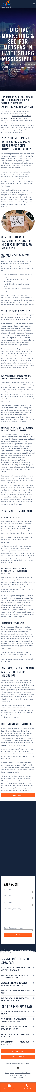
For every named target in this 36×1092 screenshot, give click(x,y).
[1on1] (18, 1068)
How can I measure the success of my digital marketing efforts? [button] (15, 999)
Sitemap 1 (14, 1077)
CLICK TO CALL (19, 1051)
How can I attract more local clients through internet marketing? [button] (15, 976)
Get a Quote (18, 795)
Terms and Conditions (22, 1073)
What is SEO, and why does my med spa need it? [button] (15, 1012)
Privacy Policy (9, 1073)
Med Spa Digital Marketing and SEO (18, 1064)
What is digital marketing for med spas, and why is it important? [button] (16, 969)
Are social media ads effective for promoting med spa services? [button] (14, 984)
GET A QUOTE (19, 1057)
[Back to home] (6, 4)
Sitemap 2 (21, 1077)
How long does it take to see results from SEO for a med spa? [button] (15, 1027)
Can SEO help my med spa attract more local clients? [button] (15, 1035)
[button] (34, 4)
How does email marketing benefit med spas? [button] (15, 991)
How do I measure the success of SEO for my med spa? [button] (15, 1043)
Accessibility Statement (18, 1075)
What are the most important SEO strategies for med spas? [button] (13, 1020)
